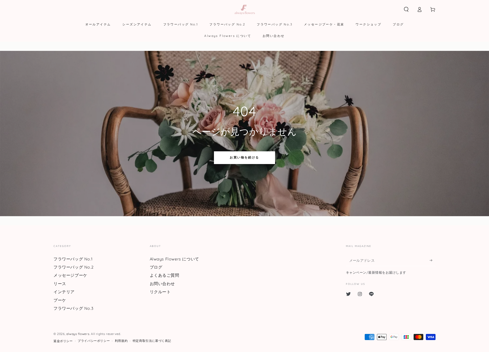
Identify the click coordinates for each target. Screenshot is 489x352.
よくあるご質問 (164, 275)
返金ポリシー (63, 341)
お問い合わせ (162, 283)
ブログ (156, 267)
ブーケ (59, 300)
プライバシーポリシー (94, 341)
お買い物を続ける (244, 157)
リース (59, 283)
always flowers (77, 334)
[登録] (433, 260)
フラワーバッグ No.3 (73, 308)
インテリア (64, 291)
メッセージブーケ (70, 275)
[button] (406, 9)
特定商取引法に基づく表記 (152, 341)
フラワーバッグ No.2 (73, 267)
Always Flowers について (174, 258)
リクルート (160, 291)
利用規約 (121, 341)
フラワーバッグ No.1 (72, 258)
